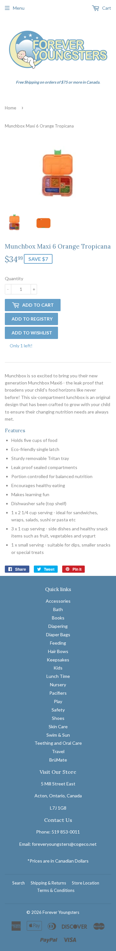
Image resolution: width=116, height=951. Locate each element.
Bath (58, 609)
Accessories (58, 601)
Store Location (85, 882)
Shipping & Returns (48, 882)
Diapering (58, 626)
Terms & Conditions (55, 890)
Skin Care (58, 726)
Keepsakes (58, 659)
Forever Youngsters (61, 912)
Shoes (58, 718)
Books (58, 617)
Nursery (58, 684)
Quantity (14, 278)
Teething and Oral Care (58, 743)
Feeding (58, 643)
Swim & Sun (58, 735)
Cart (106, 8)
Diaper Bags (58, 634)
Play (58, 701)
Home (10, 107)
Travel (58, 751)
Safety (58, 709)
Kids (58, 667)
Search (18, 882)
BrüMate (58, 759)
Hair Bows (58, 651)
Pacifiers (58, 693)
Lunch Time (58, 676)
